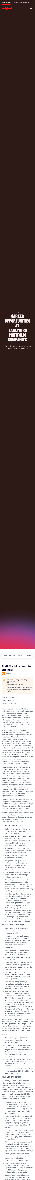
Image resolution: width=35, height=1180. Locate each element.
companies (12, 656)
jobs (5, 656)
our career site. (23, 1098)
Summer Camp (10, 1139)
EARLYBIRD (6, 2)
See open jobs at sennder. (15, 684)
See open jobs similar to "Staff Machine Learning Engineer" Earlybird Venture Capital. (19, 689)
